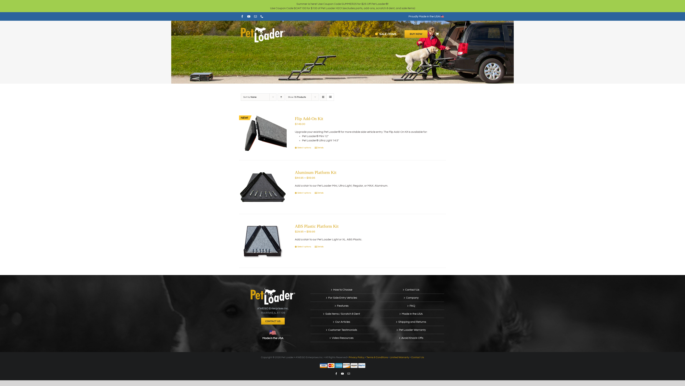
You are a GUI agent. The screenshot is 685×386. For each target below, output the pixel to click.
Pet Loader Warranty (412, 329)
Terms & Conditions (377, 357)
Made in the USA (272, 338)
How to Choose (342, 289)
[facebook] (242, 16)
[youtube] (248, 16)
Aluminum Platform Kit (315, 172)
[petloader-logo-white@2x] (263, 27)
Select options (304, 148)
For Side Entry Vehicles (342, 297)
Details (320, 148)
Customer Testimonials (342, 329)
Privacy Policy (356, 357)
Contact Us (412, 289)
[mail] (255, 16)
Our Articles (342, 321)
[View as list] (330, 97)
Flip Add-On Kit (309, 118)
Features (343, 305)
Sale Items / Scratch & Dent (342, 313)
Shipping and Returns (412, 321)
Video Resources (343, 337)
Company (412, 297)
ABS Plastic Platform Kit (317, 226)
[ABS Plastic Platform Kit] (263, 241)
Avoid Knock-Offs (412, 337)
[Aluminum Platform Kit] (263, 187)
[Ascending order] (281, 97)
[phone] (261, 16)
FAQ (412, 305)
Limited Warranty (399, 357)
